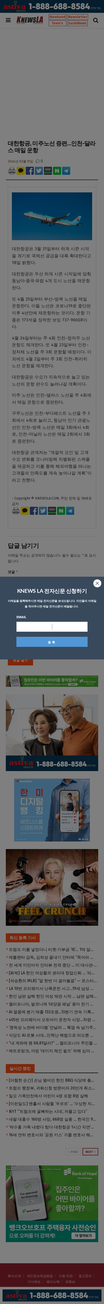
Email (21, 617)
